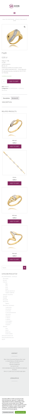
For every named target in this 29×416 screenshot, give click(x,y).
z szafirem (7, 319)
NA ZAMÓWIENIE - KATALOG (12, 19)
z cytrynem (8, 310)
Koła (6, 287)
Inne (6, 285)
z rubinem (7, 317)
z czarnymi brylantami (10, 312)
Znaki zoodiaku (9, 333)
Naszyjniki (5, 299)
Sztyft (6, 289)
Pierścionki (22, 19)
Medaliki (5, 298)
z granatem (8, 314)
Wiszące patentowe (10, 291)
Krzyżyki (5, 296)
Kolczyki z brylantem (8, 294)
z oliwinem (7, 316)
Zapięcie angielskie (9, 292)
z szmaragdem (8, 321)
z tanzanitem (8, 323)
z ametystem (8, 307)
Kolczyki (5, 282)
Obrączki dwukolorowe (7, 335)
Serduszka (7, 332)
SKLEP (3, 339)
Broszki (5, 280)
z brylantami (8, 309)
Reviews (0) (15, 98)
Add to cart (14, 81)
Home (3, 19)
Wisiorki (5, 326)
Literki (6, 330)
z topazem (7, 324)
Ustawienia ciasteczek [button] (8, 412)
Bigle (6, 284)
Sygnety (7, 303)
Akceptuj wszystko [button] (20, 412)
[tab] (6, 98)
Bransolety (5, 278)
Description (6, 98)
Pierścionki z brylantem (8, 305)
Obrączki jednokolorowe (8, 337)
